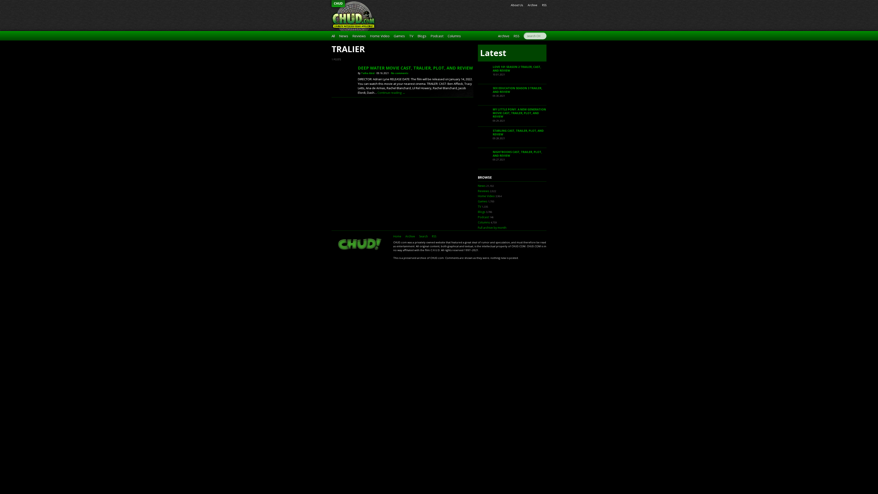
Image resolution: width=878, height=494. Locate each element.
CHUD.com (360, 244)
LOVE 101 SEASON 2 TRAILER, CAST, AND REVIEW (517, 68)
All (333, 36)
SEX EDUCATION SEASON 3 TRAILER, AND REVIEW (517, 90)
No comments (399, 73)
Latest (493, 53)
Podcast (437, 36)
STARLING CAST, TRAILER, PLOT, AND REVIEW (518, 132)
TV (411, 36)
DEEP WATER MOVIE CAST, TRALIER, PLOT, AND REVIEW (415, 68)
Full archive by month (492, 228)
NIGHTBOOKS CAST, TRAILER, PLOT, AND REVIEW (517, 154)
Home (397, 236)
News (343, 36)
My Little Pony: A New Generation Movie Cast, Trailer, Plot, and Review (519, 112)
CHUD (338, 3)
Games (399, 36)
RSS (544, 5)
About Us (517, 5)
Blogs (422, 36)
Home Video (380, 36)
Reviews (359, 36)
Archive (532, 5)
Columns (454, 36)
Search (423, 236)
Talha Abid (368, 73)
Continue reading (391, 93)
